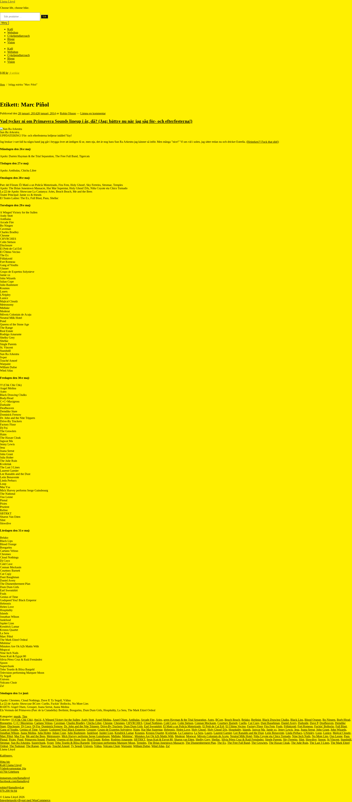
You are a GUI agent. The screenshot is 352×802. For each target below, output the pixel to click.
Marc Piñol (6, 736)
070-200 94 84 (8, 790)
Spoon (322, 739)
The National (17, 746)
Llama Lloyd (7, 1)
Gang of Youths (9, 729)
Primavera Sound (35, 739)
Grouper (91, 729)
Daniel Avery (288, 723)
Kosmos (139, 732)
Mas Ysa (19, 736)
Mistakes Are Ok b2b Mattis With (154, 736)
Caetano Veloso (43, 723)
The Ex (221, 742)
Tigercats (45, 746)
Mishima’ (127, 736)
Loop (319, 732)
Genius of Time (29, 729)
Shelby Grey (203, 739)
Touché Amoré (60, 746)
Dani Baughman (270, 723)
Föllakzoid (290, 726)
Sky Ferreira (290, 739)
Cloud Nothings (153, 723)
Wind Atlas (157, 746)
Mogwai (191, 736)
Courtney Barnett (227, 723)
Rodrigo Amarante (121, 739)
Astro (211, 719)
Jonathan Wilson (9, 732)
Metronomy (53, 736)
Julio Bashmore (76, 732)
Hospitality (235, 729)
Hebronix (169, 729)
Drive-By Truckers (111, 726)
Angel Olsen (120, 719)
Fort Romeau (305, 726)
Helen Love (183, 729)
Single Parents (273, 739)
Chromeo (119, 723)
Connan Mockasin (205, 723)
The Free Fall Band (238, 742)
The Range (32, 746)
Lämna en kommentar (93, 113)
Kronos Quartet (155, 732)
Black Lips (296, 719)
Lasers (208, 732)
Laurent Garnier (223, 732)
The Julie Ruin (299, 742)
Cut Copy (253, 723)
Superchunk (38, 742)
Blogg (10, 39)
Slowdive (311, 739)
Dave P (314, 723)
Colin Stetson (185, 723)
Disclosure (13, 726)
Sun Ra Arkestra (20, 742)
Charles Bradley (75, 723)
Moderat (180, 736)
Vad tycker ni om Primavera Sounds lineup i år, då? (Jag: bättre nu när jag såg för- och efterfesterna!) (96, 121)
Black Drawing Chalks (275, 719)
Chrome (107, 723)
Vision (11, 42)
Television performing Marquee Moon (113, 742)
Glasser (43, 729)
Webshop (12, 32)
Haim (136, 729)
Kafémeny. (6, 755)
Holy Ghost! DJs (217, 729)
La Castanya (185, 732)
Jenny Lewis (285, 729)
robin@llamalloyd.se (12, 787)
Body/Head (343, 719)
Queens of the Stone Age (71, 739)
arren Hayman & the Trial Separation (185, 719)
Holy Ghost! (199, 729)
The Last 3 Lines (319, 742)
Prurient (50, 739)
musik (17, 716)
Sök (44, 16)
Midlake (116, 736)
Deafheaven (326, 723)
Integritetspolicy (9, 800)
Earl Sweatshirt (153, 726)
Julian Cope (59, 732)
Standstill (346, 739)
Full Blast (341, 726)
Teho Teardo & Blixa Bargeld (72, 742)
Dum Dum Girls (133, 726)
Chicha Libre (94, 723)
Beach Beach (232, 719)
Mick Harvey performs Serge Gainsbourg (86, 736)
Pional (3, 739)
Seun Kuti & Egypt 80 (160, 739)
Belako (245, 719)
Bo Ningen (328, 719)
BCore (219, 719)
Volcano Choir (111, 746)
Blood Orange (313, 719)
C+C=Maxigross (23, 723)
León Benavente (274, 732)
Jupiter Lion (106, 732)
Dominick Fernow (52, 726)
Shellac (216, 739)
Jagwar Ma (258, 729)
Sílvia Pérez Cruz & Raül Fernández (242, 739)
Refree (105, 739)
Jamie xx (271, 729)
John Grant (322, 729)
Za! (168, 746)
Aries (159, 719)
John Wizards (338, 729)
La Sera (198, 732)
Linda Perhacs (294, 732)
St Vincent (333, 739)
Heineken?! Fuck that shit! (262, 141)
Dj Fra (36, 726)
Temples (141, 742)
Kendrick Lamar (124, 732)
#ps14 (37, 719)
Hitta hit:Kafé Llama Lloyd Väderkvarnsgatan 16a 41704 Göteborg (13, 766)
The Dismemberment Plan (201, 742)
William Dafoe (141, 746)
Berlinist (256, 719)
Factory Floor (255, 726)
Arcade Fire (148, 719)
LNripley (309, 732)
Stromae (5, 742)
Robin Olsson (68, 113)
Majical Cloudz (342, 732)
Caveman (59, 723)
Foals (279, 726)
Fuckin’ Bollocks (324, 726)
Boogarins (6, 723)
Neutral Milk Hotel (241, 736)
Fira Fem (269, 726)
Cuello (243, 723)
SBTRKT (139, 739)
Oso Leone (336, 736)
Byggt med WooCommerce (34, 800)
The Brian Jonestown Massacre (166, 742)
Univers (88, 746)
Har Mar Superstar (151, 729)
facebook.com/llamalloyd (14, 781)
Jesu (296, 729)
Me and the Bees (35, 736)
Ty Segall (76, 746)
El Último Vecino (235, 726)
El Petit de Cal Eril (213, 726)
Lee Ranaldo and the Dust (248, 732)
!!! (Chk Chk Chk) (22, 719)
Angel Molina (103, 719)
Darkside (303, 723)
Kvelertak (171, 732)
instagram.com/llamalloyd (15, 777)
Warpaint (126, 746)
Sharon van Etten (184, 739)
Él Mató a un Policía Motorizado (182, 726)
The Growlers (259, 742)
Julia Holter (44, 732)
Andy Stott (87, 719)
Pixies (12, 739)
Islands (247, 729)
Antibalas (134, 719)
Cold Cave (170, 723)
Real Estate (93, 739)
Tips (24, 716)
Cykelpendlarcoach (18, 35)
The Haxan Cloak (279, 742)
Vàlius (98, 746)
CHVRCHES (134, 723)
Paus (346, 736)
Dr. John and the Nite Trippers (81, 726)
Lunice (327, 732)
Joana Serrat (308, 729)
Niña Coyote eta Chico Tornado (272, 736)
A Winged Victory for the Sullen (61, 719)
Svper (50, 742)
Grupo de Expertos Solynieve (115, 729)
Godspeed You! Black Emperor (67, 729)
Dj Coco (26, 726)
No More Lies (320, 736)
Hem (2, 84)
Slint (301, 739)
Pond (20, 739)
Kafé (10, 29)
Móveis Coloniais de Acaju (213, 736)
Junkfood (92, 732)
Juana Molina (28, 732)
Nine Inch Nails (301, 736)
